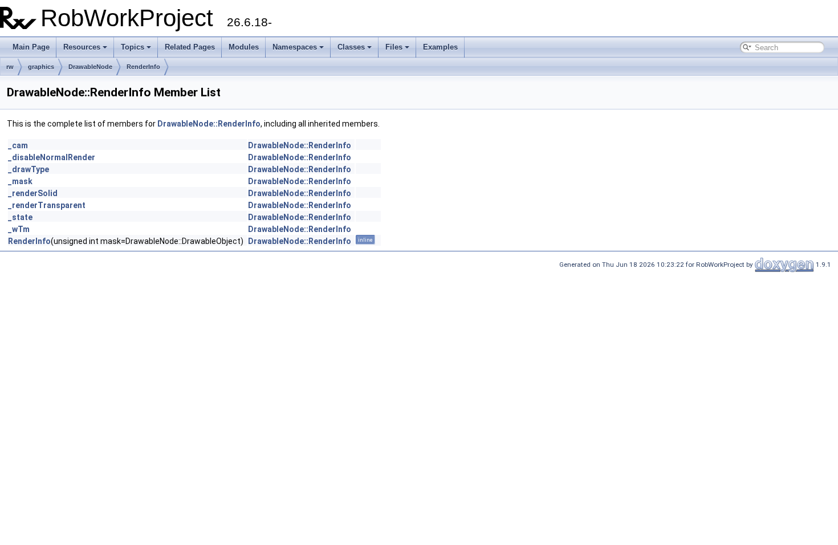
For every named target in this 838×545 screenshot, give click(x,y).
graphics (41, 66)
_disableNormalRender (51, 157)
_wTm (19, 229)
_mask (20, 181)
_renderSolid (33, 193)
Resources (81, 47)
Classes (351, 47)
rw (10, 66)
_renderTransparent (47, 205)
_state (20, 217)
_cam (18, 145)
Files (393, 47)
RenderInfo (143, 66)
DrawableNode (90, 66)
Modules (244, 47)
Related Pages (190, 47)
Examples (440, 47)
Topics (132, 47)
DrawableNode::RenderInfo (209, 123)
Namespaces (294, 47)
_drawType (28, 169)
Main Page (31, 47)
